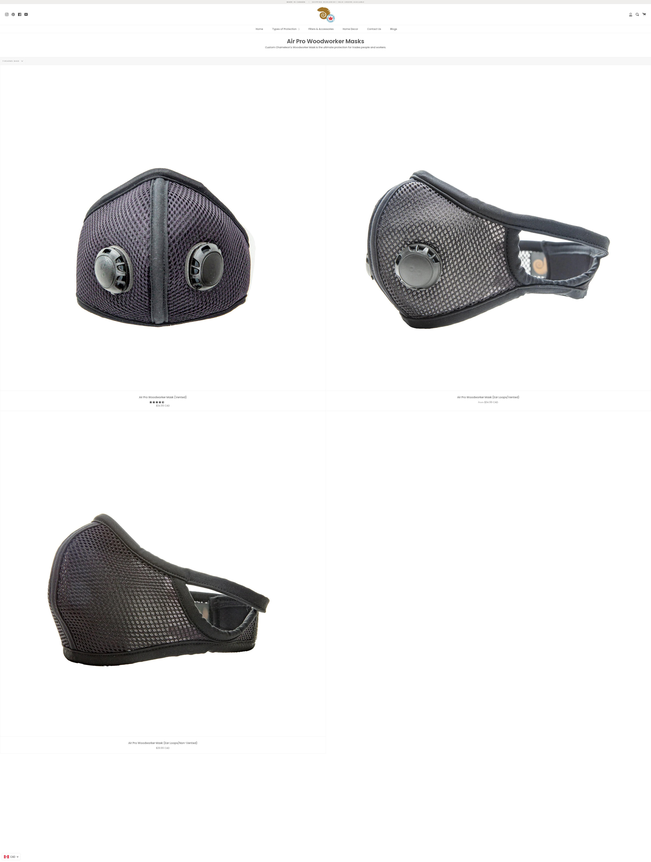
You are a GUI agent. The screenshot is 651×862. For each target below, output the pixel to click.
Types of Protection (284, 29)
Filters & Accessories (321, 29)
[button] (157, 402)
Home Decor (350, 29)
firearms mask (11, 61)
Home (259, 29)
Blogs (393, 29)
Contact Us (374, 29)
